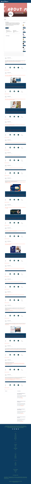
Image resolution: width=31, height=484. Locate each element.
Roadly (24, 44)
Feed (5, 19)
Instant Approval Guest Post (11, 477)
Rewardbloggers (13, 481)
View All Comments (7, 137)
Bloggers (15, 456)
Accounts (15, 437)
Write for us (15, 438)
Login (15, 462)
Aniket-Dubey (24, 35)
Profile (5, 17)
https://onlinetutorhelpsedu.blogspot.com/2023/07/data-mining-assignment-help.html (14, 281)
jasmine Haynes (24, 31)
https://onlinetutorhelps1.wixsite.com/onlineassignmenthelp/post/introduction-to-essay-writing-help (15, 142)
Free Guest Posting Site (17, 477)
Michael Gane (24, 26)
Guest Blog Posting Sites (22, 477)
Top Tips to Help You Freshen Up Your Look (21, 417)
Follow (24, 32)
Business (15, 445)
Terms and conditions (15, 469)
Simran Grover (22, 413)
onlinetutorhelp (9, 72)
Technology (15, 444)
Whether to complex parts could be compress (21, 401)
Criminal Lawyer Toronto (24, 49)
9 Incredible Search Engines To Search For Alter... (21, 409)
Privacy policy (15, 470)
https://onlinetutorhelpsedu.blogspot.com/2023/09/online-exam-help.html (12, 155)
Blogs (15, 455)
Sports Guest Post (6, 477)
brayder (24, 40)
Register (15, 463)
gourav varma (21, 421)
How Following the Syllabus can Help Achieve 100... (21, 393)
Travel (15, 449)
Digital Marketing (15, 448)
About (15, 433)
